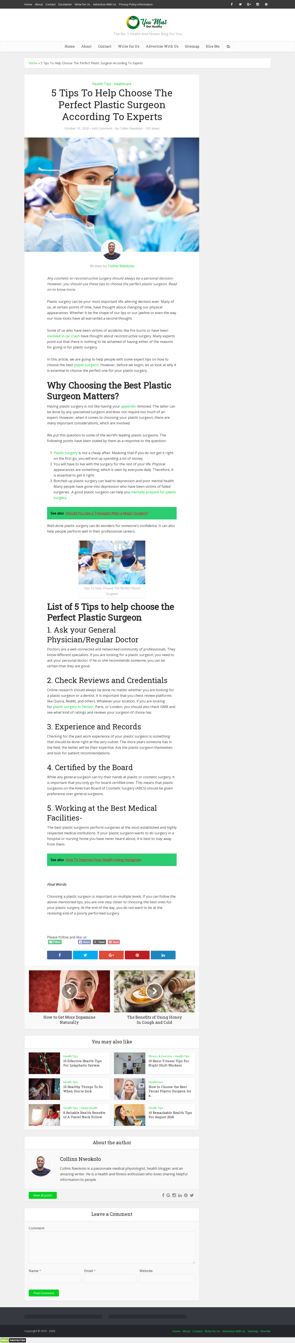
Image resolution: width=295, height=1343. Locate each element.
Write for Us (82, 4)
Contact (51, 4)
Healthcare (123, 83)
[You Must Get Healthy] (147, 21)
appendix (128, 406)
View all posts (42, 1195)
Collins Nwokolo (131, 128)
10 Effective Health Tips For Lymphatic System (82, 1063)
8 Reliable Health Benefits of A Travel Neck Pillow (84, 1114)
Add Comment (102, 128)
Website (146, 1270)
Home (28, 4)
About (39, 4)
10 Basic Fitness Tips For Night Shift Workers (169, 1063)
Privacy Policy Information (136, 4)
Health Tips (101, 83)
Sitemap (192, 46)
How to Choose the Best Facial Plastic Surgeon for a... (170, 1091)
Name (35, 1270)
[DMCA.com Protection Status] (13, 1340)
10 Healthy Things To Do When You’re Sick (83, 1089)
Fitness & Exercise (160, 1056)
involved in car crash (63, 336)
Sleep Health (89, 1108)
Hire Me (213, 46)
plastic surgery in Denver (73, 706)
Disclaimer (65, 4)
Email (90, 1270)
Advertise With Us (104, 4)
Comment (36, 1228)
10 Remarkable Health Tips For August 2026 (170, 1114)
